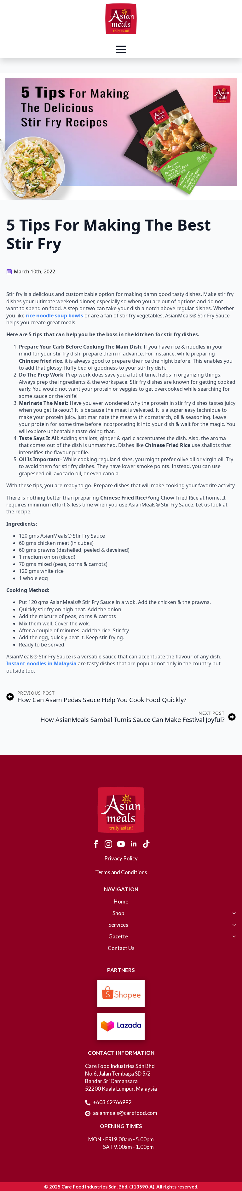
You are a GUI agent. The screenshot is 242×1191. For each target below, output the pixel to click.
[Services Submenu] (233, 928)
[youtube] (121, 844)
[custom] (146, 844)
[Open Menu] (121, 49)
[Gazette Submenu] (233, 939)
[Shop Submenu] (233, 916)
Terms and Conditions (121, 872)
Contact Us (121, 948)
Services (118, 925)
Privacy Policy (121, 858)
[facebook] (95, 844)
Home (121, 902)
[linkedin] (133, 844)
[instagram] (108, 844)
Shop (118, 913)
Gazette (118, 937)
